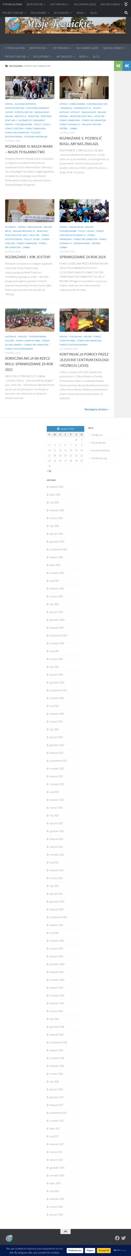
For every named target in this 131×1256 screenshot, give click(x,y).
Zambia (73, 128)
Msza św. (100, 116)
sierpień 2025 (56, 557)
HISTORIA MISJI (58, 4)
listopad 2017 (56, 1105)
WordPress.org (99, 458)
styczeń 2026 (56, 533)
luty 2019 (54, 1019)
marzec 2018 (56, 1073)
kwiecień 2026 (57, 510)
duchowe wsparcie (25, 103)
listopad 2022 (56, 752)
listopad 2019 (56, 972)
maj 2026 (54, 502)
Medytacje (20, 116)
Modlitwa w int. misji (81, 116)
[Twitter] (123, 1238)
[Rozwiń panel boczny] (126, 66)
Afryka (9, 103)
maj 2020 (54, 932)
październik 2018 (58, 1042)
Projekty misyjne (91, 124)
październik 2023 (58, 690)
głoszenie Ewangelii (37, 108)
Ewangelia (66, 108)
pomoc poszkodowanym (19, 348)
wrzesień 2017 (57, 1120)
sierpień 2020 (56, 925)
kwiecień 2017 (57, 1144)
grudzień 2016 (57, 1167)
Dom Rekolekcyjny (97, 103)
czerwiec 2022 (57, 784)
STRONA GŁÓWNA (12, 4)
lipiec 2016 (55, 1183)
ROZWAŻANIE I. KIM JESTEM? (28, 257)
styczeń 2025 (56, 612)
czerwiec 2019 (57, 995)
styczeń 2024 (56, 674)
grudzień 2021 (57, 831)
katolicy (75, 112)
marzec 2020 (56, 948)
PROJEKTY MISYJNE (12, 12)
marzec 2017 (56, 1152)
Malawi (9, 116)
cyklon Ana (75, 336)
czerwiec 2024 (57, 643)
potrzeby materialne (36, 136)
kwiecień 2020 (57, 940)
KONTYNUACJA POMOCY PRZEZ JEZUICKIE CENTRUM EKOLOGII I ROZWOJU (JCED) (84, 360)
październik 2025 (58, 549)
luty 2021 (54, 886)
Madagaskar (42, 112)
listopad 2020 (56, 909)
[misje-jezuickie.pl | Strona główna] (65, 24)
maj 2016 (54, 1191)
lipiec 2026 (55, 494)
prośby (64, 128)
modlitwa (33, 116)
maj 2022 (54, 792)
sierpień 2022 (56, 776)
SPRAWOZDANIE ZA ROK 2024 (83, 257)
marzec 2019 (56, 1011)
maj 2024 (54, 651)
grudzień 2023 (57, 682)
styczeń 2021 (56, 893)
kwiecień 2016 (57, 1199)
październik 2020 (58, 917)
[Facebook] (117, 1238)
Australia (10, 336)
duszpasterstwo (14, 108)
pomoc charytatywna (28, 340)
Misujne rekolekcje (24, 231)
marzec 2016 (56, 1206)
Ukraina (96, 243)
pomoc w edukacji (70, 124)
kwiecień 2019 (57, 1003)
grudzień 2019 (57, 964)
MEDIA (80, 12)
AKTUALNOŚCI (61, 12)
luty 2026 (54, 526)
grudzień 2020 (57, 901)
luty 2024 (54, 666)
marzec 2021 (56, 878)
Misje (8, 231)
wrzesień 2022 (57, 768)
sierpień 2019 (56, 987)
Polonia (9, 340)
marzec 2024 (56, 659)
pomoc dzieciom (14, 128)
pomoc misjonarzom (17, 132)
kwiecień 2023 (57, 713)
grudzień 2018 (57, 1026)
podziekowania (37, 336)
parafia (9, 124)
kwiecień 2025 (57, 588)
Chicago (22, 336)
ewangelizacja (82, 108)
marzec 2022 (56, 807)
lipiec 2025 (55, 565)
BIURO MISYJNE (35, 4)
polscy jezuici (42, 124)
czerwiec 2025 (57, 572)
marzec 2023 (56, 721)
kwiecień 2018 (57, 1066)
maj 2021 (54, 862)
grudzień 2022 (57, 745)
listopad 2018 (56, 1034)
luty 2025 (54, 604)
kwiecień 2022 (57, 799)
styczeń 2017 (56, 1159)
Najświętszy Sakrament (32, 120)
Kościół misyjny (24, 112)
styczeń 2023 (56, 737)
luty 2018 (54, 1081)
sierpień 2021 (56, 846)
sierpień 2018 (56, 1050)
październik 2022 (58, 760)
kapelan (64, 112)
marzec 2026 (56, 518)
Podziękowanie (23, 124)
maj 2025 (54, 580)
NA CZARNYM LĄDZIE (85, 4)
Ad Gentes (10, 226)
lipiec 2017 (55, 1128)
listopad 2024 (56, 627)
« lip (49, 470)
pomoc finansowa (35, 128)
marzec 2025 (56, 596)
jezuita (9, 112)
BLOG (94, 12)
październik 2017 (58, 1112)
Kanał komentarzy (100, 450)
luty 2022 (54, 815)
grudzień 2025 (57, 541)
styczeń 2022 (56, 823)
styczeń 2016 (56, 1214)
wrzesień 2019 (57, 979)
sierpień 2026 (56, 486)
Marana (64, 116)
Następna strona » (97, 409)
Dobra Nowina (77, 103)
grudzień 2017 (57, 1097)
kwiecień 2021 (57, 870)
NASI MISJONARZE (110, 4)
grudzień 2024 (57, 619)
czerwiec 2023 (57, 698)
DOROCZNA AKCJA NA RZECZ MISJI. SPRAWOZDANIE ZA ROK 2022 (29, 364)
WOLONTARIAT (39, 12)
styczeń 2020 (56, 956)
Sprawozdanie (82, 243)
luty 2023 (54, 729)
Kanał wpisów (98, 442)
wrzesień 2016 (57, 1175)
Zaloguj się (97, 434)
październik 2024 (58, 635)
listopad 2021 (56, 839)
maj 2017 (54, 1136)
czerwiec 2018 (57, 1058)
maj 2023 (54, 706)
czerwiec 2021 (57, 854)
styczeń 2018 (56, 1089)
